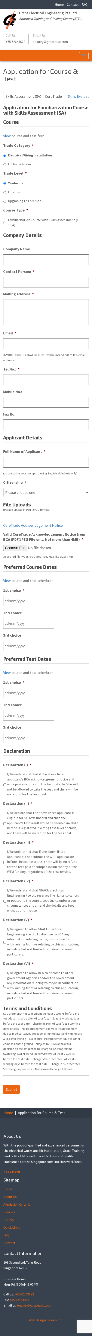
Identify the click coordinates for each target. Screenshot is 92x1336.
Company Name (16, 248)
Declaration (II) (18, 803)
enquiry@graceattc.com (50, 41)
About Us (10, 1197)
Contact (73, 4)
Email (9, 333)
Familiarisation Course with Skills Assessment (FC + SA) (44, 222)
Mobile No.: (12, 391)
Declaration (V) (18, 919)
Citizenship (14, 482)
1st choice (13, 590)
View (7, 135)
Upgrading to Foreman (24, 201)
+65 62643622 (15, 41)
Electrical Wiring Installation (30, 155)
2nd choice (12, 612)
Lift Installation (19, 164)
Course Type (15, 210)
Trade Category (18, 145)
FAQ (85, 4)
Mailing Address (18, 294)
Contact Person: (18, 271)
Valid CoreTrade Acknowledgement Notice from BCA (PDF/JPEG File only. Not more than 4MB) (44, 537)
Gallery (8, 1220)
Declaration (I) (17, 764)
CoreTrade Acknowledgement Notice (33, 525)
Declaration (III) (18, 842)
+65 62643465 (19, 1300)
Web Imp (56, 1320)
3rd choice (12, 635)
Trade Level (15, 173)
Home (59, 4)
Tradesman (16, 183)
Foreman (14, 192)
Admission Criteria (16, 1204)
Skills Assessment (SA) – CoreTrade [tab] (34, 96)
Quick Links (11, 1227)
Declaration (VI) (18, 963)
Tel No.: (11, 369)
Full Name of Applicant (24, 451)
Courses (9, 1212)
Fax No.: (9, 414)
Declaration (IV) (18, 880)
